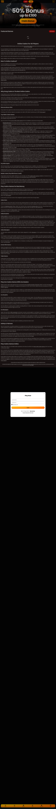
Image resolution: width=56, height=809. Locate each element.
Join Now (28, 411)
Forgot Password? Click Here (28, 412)
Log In (28, 407)
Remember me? (15, 404)
